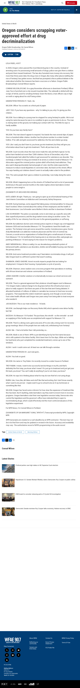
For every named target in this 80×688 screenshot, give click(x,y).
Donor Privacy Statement (50, 642)
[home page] (13, 640)
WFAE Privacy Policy (68, 638)
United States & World (9, 24)
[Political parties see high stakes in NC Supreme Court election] (8, 468)
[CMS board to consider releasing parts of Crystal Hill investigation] (8, 497)
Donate (72, 3)
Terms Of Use (66, 642)
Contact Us (49, 638)
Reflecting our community (33, 642)
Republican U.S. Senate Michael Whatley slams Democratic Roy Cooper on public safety (45, 480)
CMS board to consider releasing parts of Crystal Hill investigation (38, 494)
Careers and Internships (33, 648)
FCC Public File (50, 647)
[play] (5, 10)
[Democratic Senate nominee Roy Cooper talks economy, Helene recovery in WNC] (8, 512)
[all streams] (77, 10)
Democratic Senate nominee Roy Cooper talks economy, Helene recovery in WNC (43, 508)
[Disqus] (40, 554)
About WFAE (33, 638)
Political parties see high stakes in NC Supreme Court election (37, 465)
